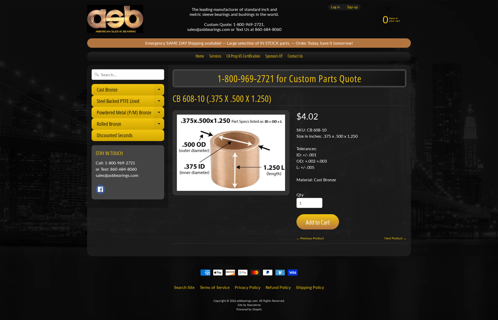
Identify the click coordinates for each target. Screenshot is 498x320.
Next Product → (395, 238)
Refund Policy (278, 287)
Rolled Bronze (130, 125)
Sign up (352, 7)
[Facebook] (100, 189)
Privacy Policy (247, 287)
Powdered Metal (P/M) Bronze (130, 113)
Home (200, 56)
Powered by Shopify (249, 309)
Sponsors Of (273, 56)
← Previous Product (310, 238)
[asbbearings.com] (115, 19)
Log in (335, 7)
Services (215, 56)
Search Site (184, 287)
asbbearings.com (247, 300)
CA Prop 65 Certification (243, 56)
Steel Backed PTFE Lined (130, 102)
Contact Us (295, 56)
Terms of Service (215, 287)
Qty (299, 194)
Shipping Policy (310, 287)
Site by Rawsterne (249, 305)
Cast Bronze (130, 90)
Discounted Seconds (115, 135)
